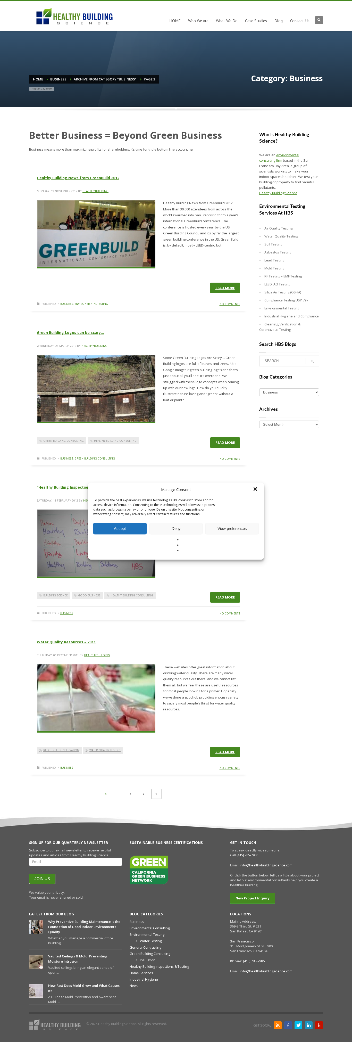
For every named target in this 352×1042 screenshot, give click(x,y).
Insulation (147, 960)
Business (66, 304)
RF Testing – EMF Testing (283, 276)
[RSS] (278, 1025)
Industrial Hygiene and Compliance (291, 316)
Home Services (141, 973)
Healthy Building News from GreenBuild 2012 (78, 177)
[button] (256, 489)
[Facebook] (288, 1025)
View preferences (232, 528)
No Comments (230, 304)
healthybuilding (95, 191)
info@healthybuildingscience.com (266, 865)
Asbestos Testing (277, 252)
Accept (120, 528)
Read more (225, 287)
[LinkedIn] (309, 1025)
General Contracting (145, 947)
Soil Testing (273, 244)
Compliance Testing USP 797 (286, 300)
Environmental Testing (91, 304)
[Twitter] (298, 1025)
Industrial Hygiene (144, 979)
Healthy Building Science (278, 193)
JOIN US (42, 878)
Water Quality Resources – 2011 (66, 641)
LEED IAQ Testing (277, 284)
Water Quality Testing (105, 750)
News (134, 985)
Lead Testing (274, 260)
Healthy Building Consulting (115, 440)
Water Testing (151, 941)
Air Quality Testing (278, 228)
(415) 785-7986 (247, 855)
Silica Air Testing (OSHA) (282, 292)
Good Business (89, 595)
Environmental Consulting (150, 928)
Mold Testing (274, 268)
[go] (312, 361)
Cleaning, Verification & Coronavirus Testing (279, 327)
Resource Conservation (61, 750)
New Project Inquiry (253, 898)
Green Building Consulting (63, 440)
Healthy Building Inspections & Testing (159, 966)
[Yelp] (319, 1025)
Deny (176, 528)
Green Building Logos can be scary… (70, 332)
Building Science (55, 595)
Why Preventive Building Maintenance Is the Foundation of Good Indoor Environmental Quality (84, 926)
